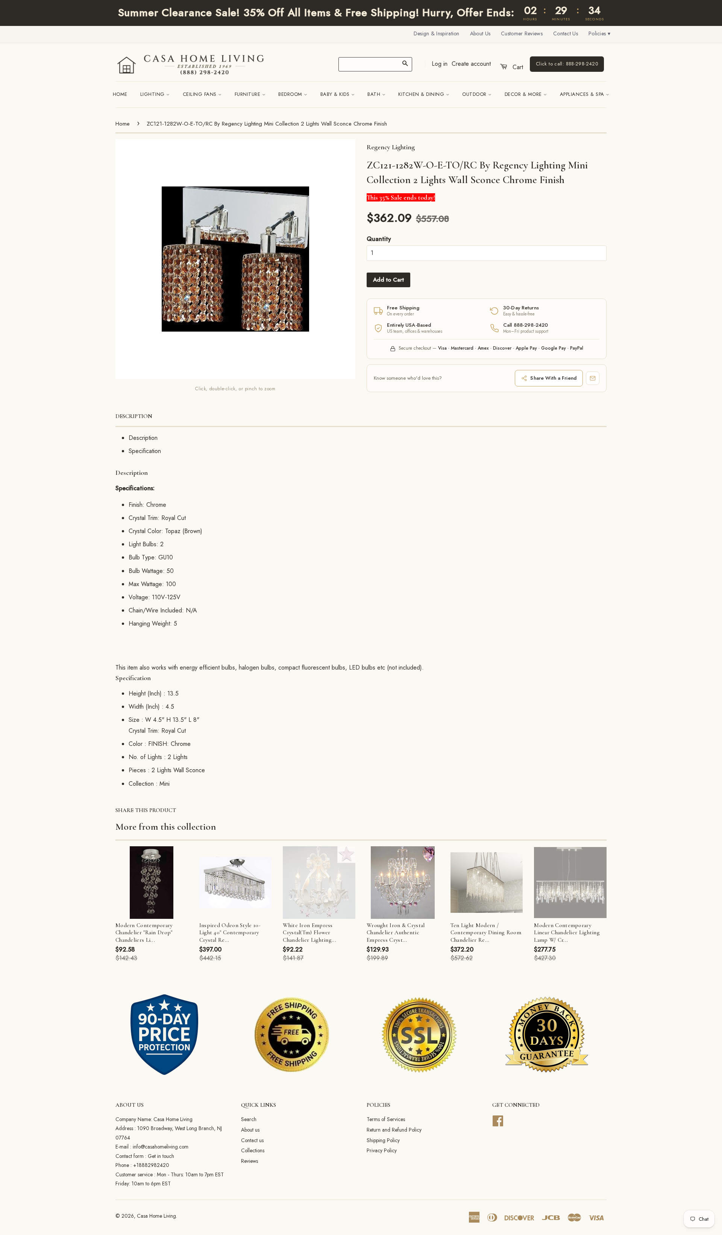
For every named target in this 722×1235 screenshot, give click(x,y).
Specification (145, 451)
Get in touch (161, 1156)
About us (250, 1129)
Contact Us (565, 33)
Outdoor (475, 94)
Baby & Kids (335, 94)
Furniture (248, 94)
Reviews (249, 1161)
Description (133, 416)
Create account (471, 63)
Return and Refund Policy (394, 1129)
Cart (517, 67)
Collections (252, 1150)
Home (120, 94)
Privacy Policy (382, 1150)
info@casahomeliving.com (160, 1146)
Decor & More (524, 94)
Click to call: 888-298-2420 (567, 64)
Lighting (153, 94)
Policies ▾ (599, 33)
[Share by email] (592, 378)
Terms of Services (386, 1119)
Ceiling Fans (200, 94)
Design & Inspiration (437, 33)
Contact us (252, 1140)
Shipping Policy (383, 1140)
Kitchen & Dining (422, 94)
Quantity (379, 239)
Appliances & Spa (583, 94)
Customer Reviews (522, 33)
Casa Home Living (156, 1216)
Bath (374, 94)
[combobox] (375, 64)
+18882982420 (151, 1165)
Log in (439, 63)
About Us (480, 33)
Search (248, 1119)
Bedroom (291, 94)
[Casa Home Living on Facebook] (498, 1120)
